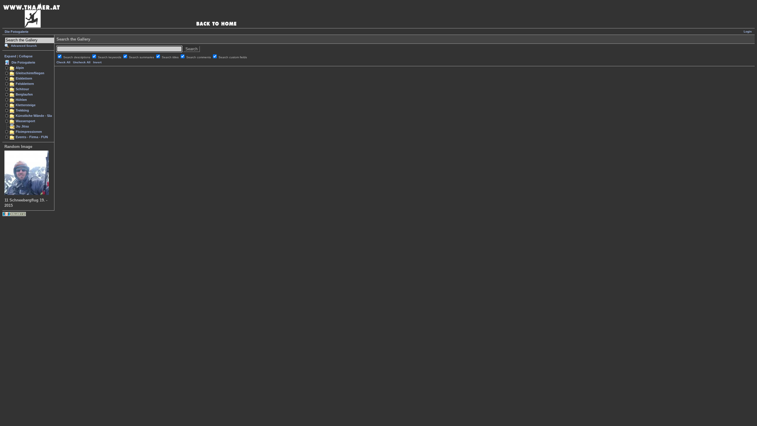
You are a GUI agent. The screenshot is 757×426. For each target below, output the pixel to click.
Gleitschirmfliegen (30, 73)
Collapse (26, 56)
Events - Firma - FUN (32, 137)
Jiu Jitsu (22, 126)
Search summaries (142, 57)
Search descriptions (77, 57)
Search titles (170, 57)
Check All (63, 62)
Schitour (22, 89)
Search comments (199, 57)
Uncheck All (81, 62)
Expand (10, 56)
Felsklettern (25, 83)
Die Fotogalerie (16, 31)
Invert (97, 62)
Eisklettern (24, 78)
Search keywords (110, 57)
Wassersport (25, 121)
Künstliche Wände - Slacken (37, 115)
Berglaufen (24, 94)
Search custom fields (233, 57)
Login (748, 31)
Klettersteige (25, 105)
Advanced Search (24, 45)
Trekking (22, 110)
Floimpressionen (29, 131)
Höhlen (21, 99)
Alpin (20, 68)
